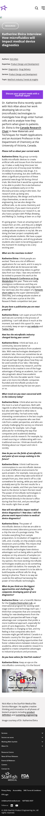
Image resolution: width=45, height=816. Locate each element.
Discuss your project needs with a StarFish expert (22, 94)
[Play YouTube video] (22, 681)
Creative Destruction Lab (20, 603)
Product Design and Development (25, 64)
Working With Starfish (9, 742)
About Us (5, 746)
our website (33, 326)
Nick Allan (14, 59)
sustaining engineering (26, 715)
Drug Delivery (24, 69)
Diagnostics (13, 69)
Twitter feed (8, 329)
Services (4, 733)
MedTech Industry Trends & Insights (23, 79)
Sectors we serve (8, 737)
